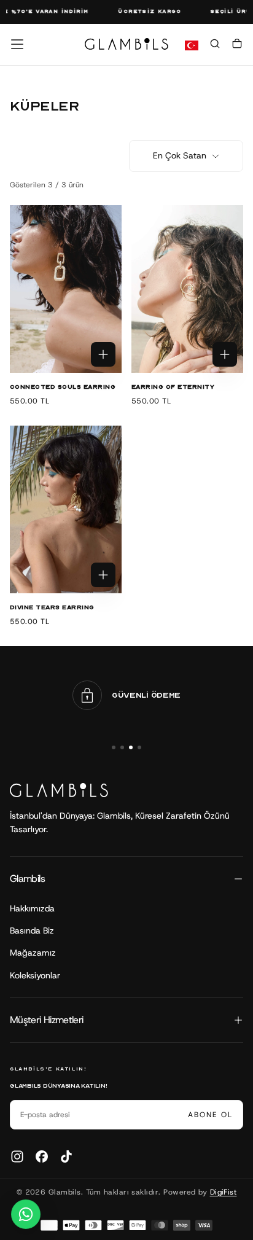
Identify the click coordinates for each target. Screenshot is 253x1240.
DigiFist (223, 1192)
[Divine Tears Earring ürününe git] (66, 509)
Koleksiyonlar (35, 975)
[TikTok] (66, 1156)
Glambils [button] (27, 878)
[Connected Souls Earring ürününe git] (66, 289)
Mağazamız (33, 952)
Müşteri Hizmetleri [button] (46, 1019)
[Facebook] (41, 1156)
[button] (17, 44)
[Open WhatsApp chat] (26, 1214)
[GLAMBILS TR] (59, 790)
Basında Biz (32, 930)
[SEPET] (237, 45)
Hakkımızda (32, 908)
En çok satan (179, 155)
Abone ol (210, 1115)
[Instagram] (17, 1156)
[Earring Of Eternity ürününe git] (187, 289)
